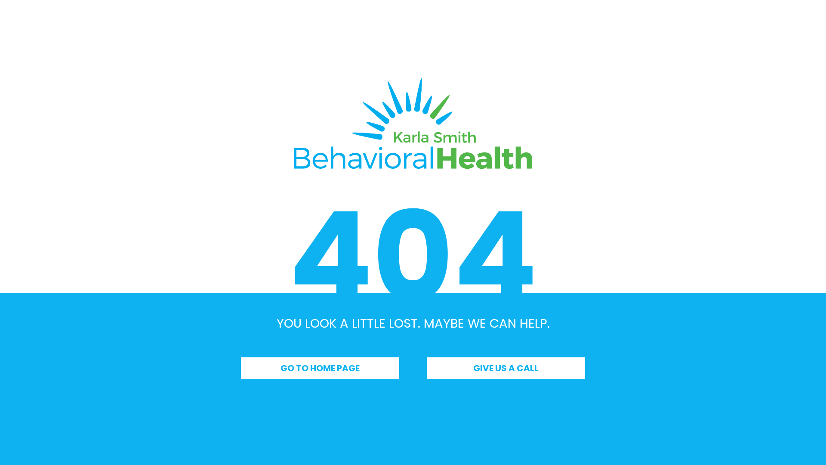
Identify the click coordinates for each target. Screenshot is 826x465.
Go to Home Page (320, 368)
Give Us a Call (506, 368)
